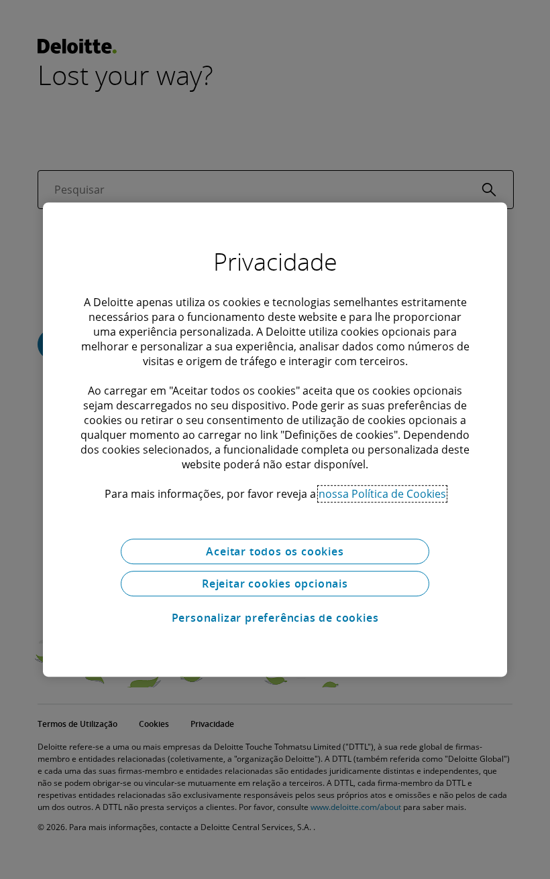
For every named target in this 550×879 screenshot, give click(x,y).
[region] (275, 439)
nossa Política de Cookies (382, 493)
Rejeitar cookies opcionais (275, 583)
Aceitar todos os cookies (274, 551)
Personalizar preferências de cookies (275, 617)
